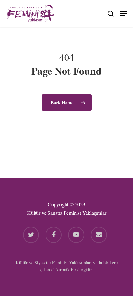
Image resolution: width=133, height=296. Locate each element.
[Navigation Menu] (123, 12)
